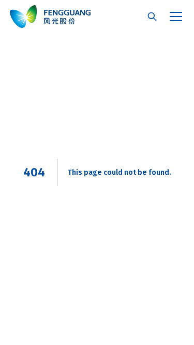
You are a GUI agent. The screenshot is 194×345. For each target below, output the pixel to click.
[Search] (152, 16)
